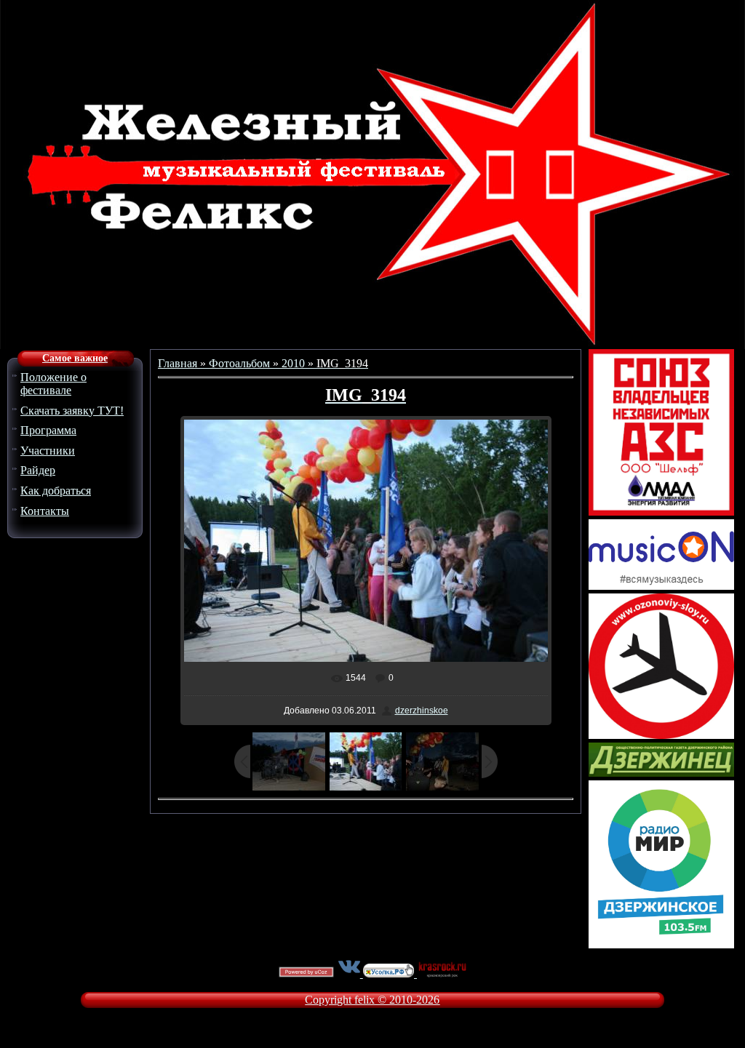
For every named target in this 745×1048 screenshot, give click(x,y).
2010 (293, 363)
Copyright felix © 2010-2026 (372, 999)
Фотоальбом (239, 363)
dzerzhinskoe (421, 710)
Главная (177, 363)
